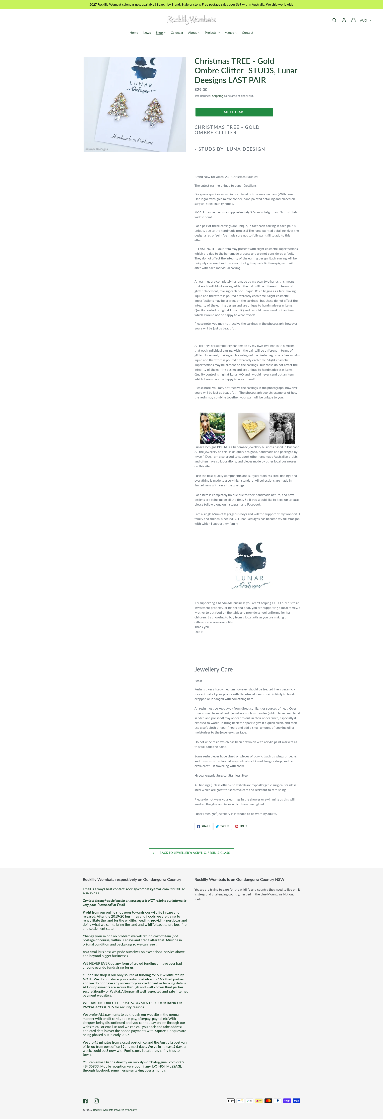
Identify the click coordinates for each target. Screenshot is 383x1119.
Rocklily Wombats (103, 1109)
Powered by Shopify (125, 1109)
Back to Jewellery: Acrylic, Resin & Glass (194, 852)
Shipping (217, 96)
